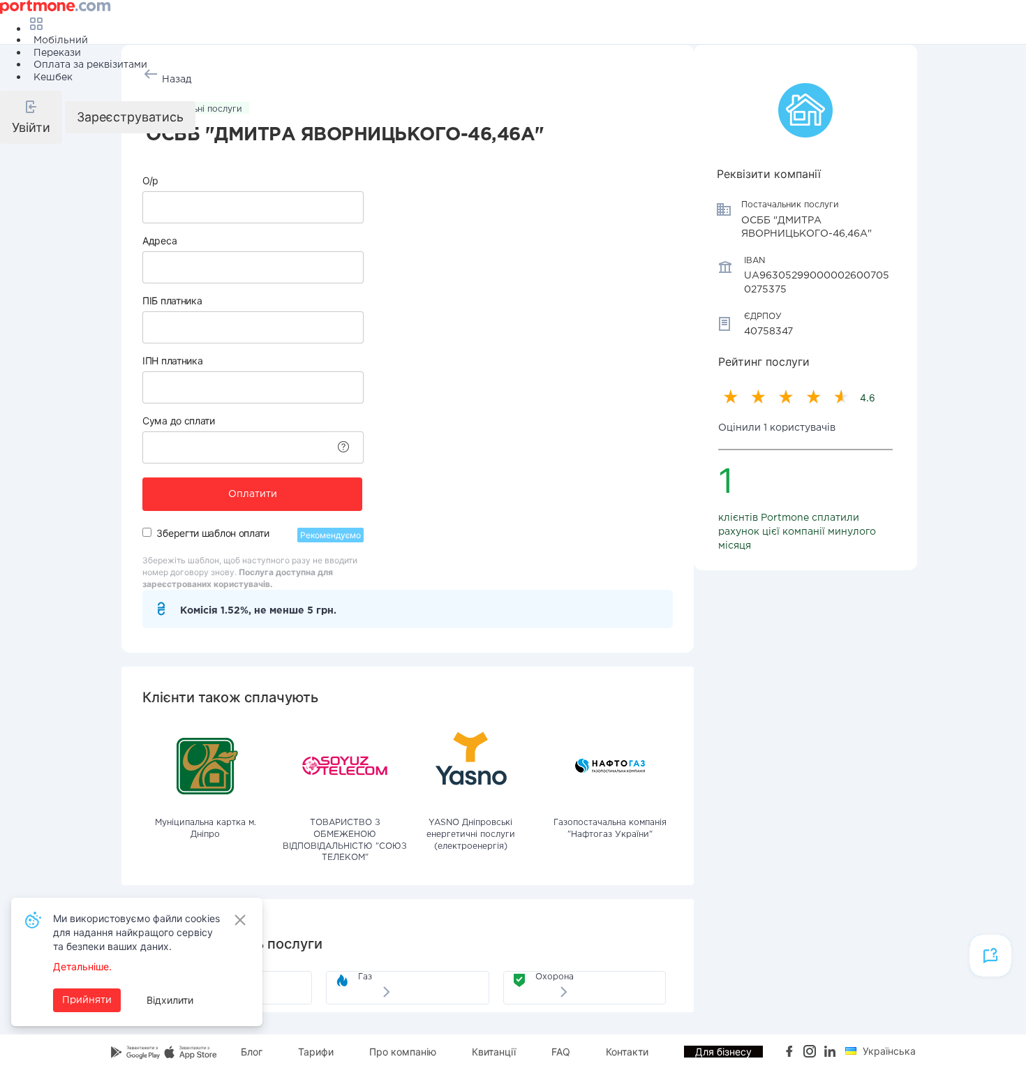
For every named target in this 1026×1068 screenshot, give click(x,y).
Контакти (627, 1052)
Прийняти (87, 1000)
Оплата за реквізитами (90, 65)
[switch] (146, 532)
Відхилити (170, 1000)
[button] (31, 117)
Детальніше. (82, 966)
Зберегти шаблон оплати (212, 533)
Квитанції (494, 1052)
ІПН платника (172, 360)
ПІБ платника (172, 300)
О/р (150, 180)
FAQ (560, 1052)
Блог (251, 1052)
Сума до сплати (178, 421)
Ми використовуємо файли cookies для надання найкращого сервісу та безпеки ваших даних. (136, 932)
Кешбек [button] (53, 77)
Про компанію (402, 1052)
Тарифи (316, 1052)
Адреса (159, 240)
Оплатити (252, 494)
